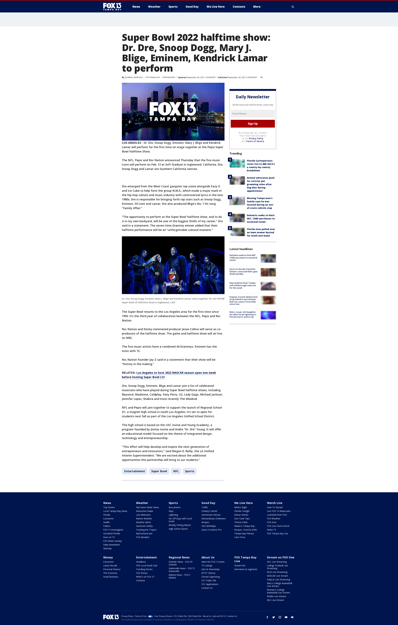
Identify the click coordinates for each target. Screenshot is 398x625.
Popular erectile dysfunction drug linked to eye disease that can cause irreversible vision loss (243, 300)
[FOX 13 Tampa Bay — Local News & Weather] (113, 6)
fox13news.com (153, 77)
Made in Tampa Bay (244, 525)
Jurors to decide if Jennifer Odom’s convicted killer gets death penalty (243, 271)
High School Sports (178, 528)
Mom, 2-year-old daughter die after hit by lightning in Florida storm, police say (242, 314)
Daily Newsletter (111, 544)
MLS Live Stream (275, 600)
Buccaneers (174, 507)
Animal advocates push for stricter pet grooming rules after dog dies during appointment (261, 184)
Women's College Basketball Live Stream (278, 591)
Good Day (208, 503)
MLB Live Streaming (277, 572)
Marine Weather (144, 518)
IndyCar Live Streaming (278, 579)
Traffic (204, 507)
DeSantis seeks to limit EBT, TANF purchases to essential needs (261, 218)
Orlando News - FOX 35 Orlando (180, 563)
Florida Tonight (242, 511)
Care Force (239, 537)
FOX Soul (271, 522)
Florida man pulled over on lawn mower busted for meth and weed (261, 232)
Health (106, 522)
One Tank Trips (242, 518)
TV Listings (206, 565)
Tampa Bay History (244, 533)
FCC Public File (208, 580)
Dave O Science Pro (211, 529)
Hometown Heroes (211, 514)
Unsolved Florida (111, 533)
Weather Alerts (143, 522)
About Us (207, 557)
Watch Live (274, 503)
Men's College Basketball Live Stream (279, 585)
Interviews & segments (245, 569)
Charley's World (209, 511)
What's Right (240, 507)
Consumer (108, 518)
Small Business (110, 576)
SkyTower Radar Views (147, 507)
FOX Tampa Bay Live (277, 533)
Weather (142, 503)
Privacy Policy (256, 138)
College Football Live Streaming (277, 567)
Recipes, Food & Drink (245, 529)
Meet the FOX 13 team (212, 561)
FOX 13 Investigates (113, 529)
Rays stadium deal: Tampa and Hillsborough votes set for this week (242, 285)
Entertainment (169, 77)
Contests (140, 580)
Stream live (239, 565)
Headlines (141, 561)
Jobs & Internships (210, 569)
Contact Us (207, 587)
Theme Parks (241, 522)
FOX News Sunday (112, 540)
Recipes (205, 522)
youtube (286, 617)
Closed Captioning (210, 576)
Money (108, 557)
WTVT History (208, 572)
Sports (189, 471)
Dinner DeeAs (241, 514)
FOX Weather (142, 537)
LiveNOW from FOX (277, 514)
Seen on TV (109, 537)
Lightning (173, 514)
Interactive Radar (144, 511)
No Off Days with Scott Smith (180, 520)
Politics (106, 525)
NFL (176, 471)
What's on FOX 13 (145, 576)
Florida (106, 514)
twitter (273, 617)
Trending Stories (144, 569)
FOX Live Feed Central (278, 525)
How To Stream (275, 507)
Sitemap (107, 548)
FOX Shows (142, 572)
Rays (171, 511)
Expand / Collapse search (293, 6)
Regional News (179, 557)
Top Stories (109, 507)
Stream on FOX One (280, 557)
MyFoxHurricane (144, 533)
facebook (267, 617)
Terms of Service (255, 141)
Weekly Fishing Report (180, 525)
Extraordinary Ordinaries (213, 518)
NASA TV (271, 529)
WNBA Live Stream (276, 596)
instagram (279, 617)
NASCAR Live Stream (277, 575)
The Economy (110, 572)
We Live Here (243, 503)
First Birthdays (208, 525)
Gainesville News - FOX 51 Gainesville (182, 570)
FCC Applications (209, 584)
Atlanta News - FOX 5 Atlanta (179, 576)
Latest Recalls (110, 565)
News (107, 503)
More (256, 6)
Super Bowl (159, 471)
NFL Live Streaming (277, 561)
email (292, 617)
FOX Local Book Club (146, 565)
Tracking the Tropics (146, 529)
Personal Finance (111, 569)
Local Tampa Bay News (115, 511)
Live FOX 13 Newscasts (279, 511)
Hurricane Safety (144, 525)
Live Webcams (143, 514)
